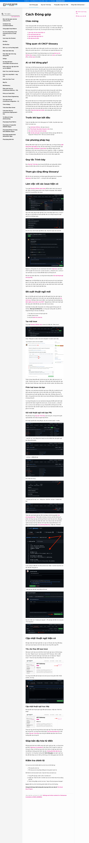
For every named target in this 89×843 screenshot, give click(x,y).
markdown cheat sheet (40, 148)
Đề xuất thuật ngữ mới (34, 34)
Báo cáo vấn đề (81, 16)
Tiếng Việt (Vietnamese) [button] (77, 4)
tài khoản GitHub (35, 127)
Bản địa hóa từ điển (33, 38)
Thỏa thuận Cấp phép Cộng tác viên (39, 129)
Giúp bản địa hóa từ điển (37, 110)
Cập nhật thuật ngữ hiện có (35, 36)
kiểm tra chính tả (37, 317)
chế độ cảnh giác (35, 133)
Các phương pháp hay (44, 524)
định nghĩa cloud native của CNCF (35, 302)
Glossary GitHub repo (36, 324)
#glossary (28, 178)
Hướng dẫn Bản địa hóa (53, 751)
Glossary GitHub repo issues (38, 188)
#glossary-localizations (36, 747)
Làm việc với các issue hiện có (36, 32)
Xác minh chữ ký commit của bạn (37, 131)
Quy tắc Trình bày (33, 164)
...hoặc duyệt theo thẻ (15, 16)
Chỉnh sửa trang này (81, 12)
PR (26, 57)
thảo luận (32, 57)
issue (53, 55)
